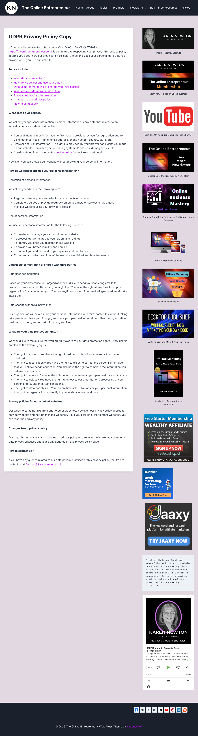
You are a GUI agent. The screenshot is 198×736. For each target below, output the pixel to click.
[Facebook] (136, 710)
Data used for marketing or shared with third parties (46, 86)
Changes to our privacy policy (32, 99)
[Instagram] (154, 710)
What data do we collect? (30, 78)
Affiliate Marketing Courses (168, 260)
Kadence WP (135, 726)
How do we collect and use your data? (38, 82)
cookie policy (64, 152)
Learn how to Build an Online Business (168, 94)
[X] (148, 710)
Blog (152, 7)
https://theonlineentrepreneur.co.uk (30, 51)
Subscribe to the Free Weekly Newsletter (168, 176)
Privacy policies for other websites (35, 95)
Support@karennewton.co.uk (44, 464)
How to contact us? (26, 103)
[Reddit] (184, 710)
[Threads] (160, 710)
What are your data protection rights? (37, 91)
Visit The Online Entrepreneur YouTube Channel (168, 135)
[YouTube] (166, 710)
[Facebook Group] (142, 710)
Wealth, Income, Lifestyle (168, 53)
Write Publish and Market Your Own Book (168, 342)
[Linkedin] (178, 710)
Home (79, 7)
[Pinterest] (172, 710)
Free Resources (167, 7)
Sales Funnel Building (168, 301)
